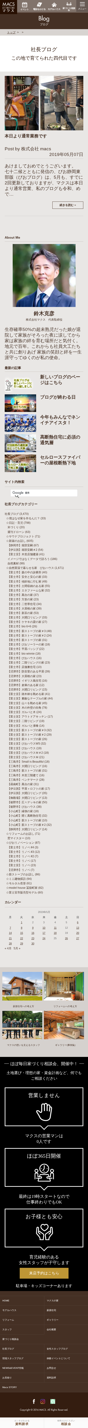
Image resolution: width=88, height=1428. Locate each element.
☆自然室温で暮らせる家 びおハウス (30, 568)
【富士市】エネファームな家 (26, 590)
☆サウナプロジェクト (20, 536)
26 (66, 938)
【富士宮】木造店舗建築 (23, 554)
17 (43, 932)
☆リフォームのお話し (20, 833)
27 (77, 938)
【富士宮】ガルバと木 (22, 712)
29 (21, 943)
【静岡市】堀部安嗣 (20, 545)
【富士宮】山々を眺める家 (24, 703)
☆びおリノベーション (20, 842)
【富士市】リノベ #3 (21, 852)
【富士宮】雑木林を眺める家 (26, 694)
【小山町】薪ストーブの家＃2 (27, 825)
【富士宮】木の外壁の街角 (24, 707)
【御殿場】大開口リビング (24, 797)
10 (43, 927)
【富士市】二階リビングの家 (26, 662)
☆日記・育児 (14, 522)
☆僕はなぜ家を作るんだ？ (23, 518)
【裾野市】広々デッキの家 (24, 802)
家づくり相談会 (10, 1339)
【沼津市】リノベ (19, 870)
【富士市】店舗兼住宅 (22, 667)
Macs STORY (9, 1387)
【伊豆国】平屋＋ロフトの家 (26, 788)
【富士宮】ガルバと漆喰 (23, 725)
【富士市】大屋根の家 (22, 608)
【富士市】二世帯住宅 (22, 604)
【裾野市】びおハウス (22, 806)
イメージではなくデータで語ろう (29, 559)
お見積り (7, 1377)
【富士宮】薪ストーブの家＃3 (27, 730)
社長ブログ (12, 514)
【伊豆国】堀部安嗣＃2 (22, 549)
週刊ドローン (16, 532)
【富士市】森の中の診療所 (24, 572)
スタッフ (7, 1329)
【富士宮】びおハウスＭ (23, 757)
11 (55, 927)
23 (32, 938)
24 (43, 938)
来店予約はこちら (44, 1273)
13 (77, 927)
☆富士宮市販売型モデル (21, 892)
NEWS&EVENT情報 (13, 1368)
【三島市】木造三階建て (23, 775)
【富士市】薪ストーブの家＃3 (27, 631)
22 (21, 938)
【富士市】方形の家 (20, 599)
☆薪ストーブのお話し (20, 874)
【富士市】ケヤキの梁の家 (24, 622)
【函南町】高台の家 (20, 784)
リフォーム (8, 1320)
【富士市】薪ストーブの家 (24, 640)
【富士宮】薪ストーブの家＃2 (27, 734)
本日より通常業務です (26, 136)
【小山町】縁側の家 (20, 811)
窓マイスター (16, 838)
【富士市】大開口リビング (24, 617)
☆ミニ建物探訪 (16, 879)
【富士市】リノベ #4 (21, 847)
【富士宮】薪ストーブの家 (24, 739)
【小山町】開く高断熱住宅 (24, 815)
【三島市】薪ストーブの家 (24, 770)
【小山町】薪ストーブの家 (24, 820)
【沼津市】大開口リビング (24, 689)
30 (32, 943)
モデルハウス (9, 1310)
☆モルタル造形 (16, 883)
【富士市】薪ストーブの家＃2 (27, 635)
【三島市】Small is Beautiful (26, 761)
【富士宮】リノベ (19, 865)
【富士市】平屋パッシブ (23, 649)
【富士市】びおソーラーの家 (26, 644)
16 (32, 932)
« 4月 (8, 948)
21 (10, 938)
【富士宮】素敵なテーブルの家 (27, 698)
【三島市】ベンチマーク (23, 779)
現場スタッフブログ (12, 1358)
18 (55, 932)
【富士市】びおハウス (22, 658)
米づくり (13, 527)
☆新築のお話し (16, 541)
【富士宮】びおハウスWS (24, 743)
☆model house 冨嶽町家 (22, 887)
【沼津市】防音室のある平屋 (26, 671)
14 (10, 932)
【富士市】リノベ (19, 860)
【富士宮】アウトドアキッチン (27, 716)
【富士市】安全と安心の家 (24, 576)
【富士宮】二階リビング (23, 721)
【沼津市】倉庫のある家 (23, 685)
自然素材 (13, 563)
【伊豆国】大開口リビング (24, 793)
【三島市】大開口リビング (24, 766)
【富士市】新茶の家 (20, 613)
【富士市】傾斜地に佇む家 (24, 581)
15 (21, 932)
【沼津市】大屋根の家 (22, 676)
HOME (5, 1300)
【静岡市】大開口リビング (24, 829)
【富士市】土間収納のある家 (26, 586)
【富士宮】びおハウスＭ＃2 (25, 752)
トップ (11, 32)
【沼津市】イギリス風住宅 (24, 680)
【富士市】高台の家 (20, 595)
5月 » (17, 948)
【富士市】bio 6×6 (19, 626)
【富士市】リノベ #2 (21, 856)
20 (77, 932)
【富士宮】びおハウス (22, 748)
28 (10, 943)
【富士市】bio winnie (21, 653)
